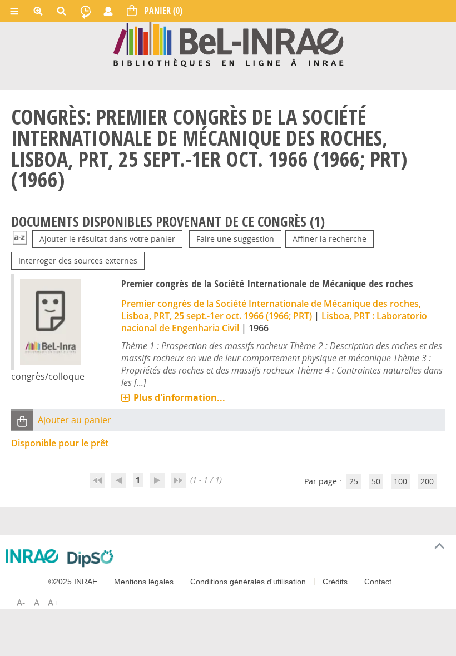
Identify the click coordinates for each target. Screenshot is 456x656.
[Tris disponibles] (19, 238)
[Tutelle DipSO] (90, 558)
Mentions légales (144, 581)
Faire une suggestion (235, 238)
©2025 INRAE (72, 581)
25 (353, 481)
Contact (377, 581)
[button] (22, 420)
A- (21, 603)
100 (400, 481)
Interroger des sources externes (77, 260)
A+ (53, 603)
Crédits (335, 581)
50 (375, 481)
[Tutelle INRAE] (32, 556)
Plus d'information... (179, 397)
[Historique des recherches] (86, 11)
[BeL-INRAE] (228, 43)
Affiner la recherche (329, 238)
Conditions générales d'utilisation (248, 581)
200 (427, 481)
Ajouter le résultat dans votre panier (107, 238)
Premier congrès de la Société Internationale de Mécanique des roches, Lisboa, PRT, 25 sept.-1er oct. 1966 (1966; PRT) (271, 309)
